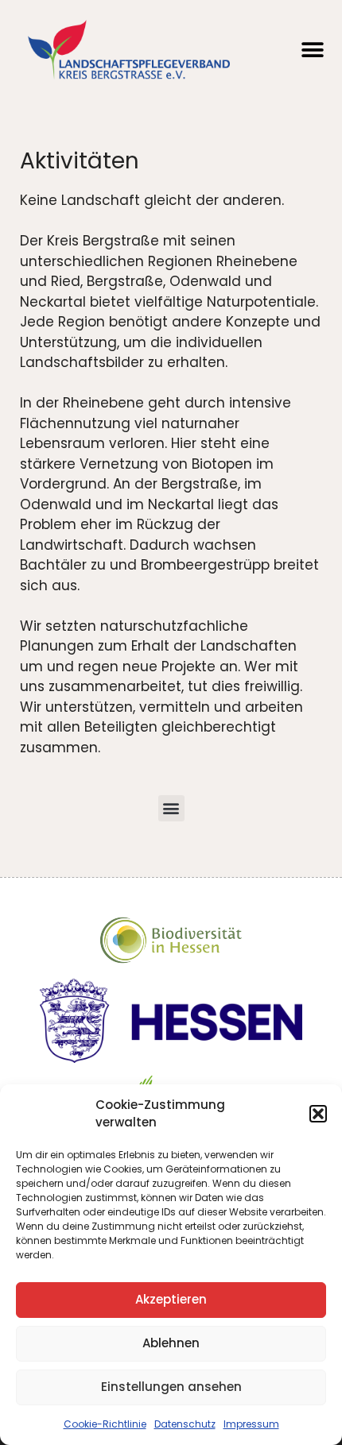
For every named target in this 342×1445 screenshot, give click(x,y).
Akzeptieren (171, 1299)
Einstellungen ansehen (171, 1386)
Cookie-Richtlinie (105, 1424)
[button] (318, 1114)
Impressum (251, 1424)
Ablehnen (171, 1343)
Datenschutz (185, 1424)
